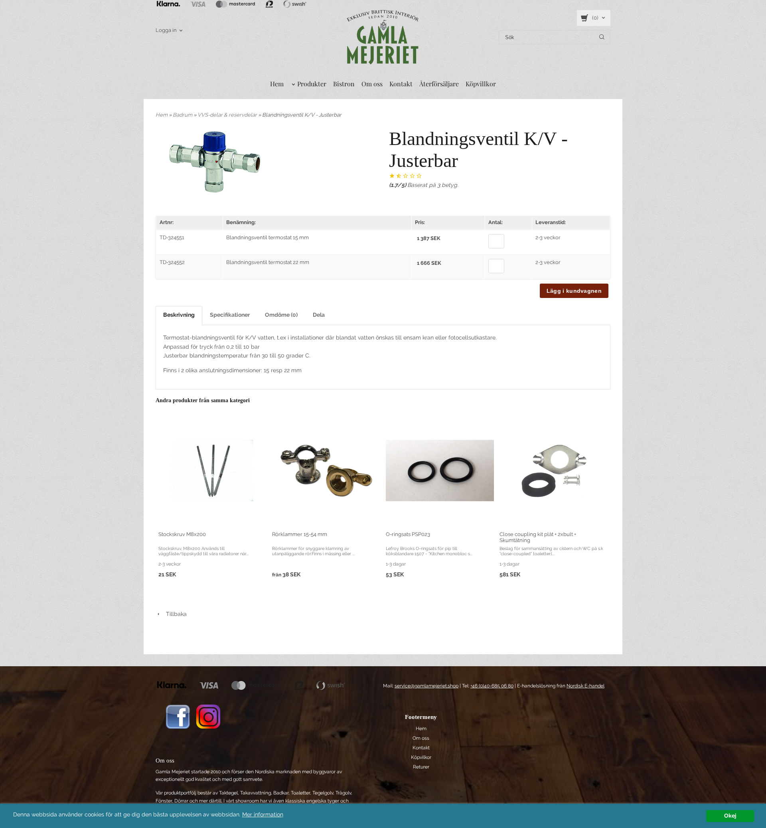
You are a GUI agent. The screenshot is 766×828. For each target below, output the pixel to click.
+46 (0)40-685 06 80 (491, 686)
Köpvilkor (421, 757)
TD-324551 (172, 237)
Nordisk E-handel (585, 686)
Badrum (183, 115)
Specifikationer (230, 315)
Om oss (372, 83)
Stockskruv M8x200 (182, 534)
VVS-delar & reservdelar (227, 115)
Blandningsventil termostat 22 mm (267, 262)
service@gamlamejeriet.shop (426, 686)
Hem (277, 83)
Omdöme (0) (281, 315)
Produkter (311, 83)
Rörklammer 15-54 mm (299, 534)
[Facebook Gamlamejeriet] (178, 716)
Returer (421, 767)
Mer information (262, 814)
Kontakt (401, 83)
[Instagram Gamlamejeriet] (208, 716)
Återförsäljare (439, 83)
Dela (319, 315)
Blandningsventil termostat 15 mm (267, 237)
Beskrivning (179, 315)
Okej (730, 815)
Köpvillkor (481, 83)
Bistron (344, 83)
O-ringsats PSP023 (408, 534)
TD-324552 (172, 262)
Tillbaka (174, 614)
